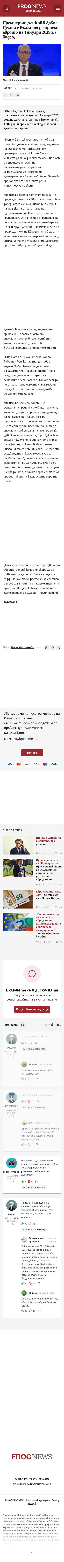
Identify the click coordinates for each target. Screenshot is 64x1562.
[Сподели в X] (17, 95)
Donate (32, 753)
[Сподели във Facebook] (11, 95)
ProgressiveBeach (12, 1172)
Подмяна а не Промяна (36, 1239)
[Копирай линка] (5, 95)
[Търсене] (6, 8)
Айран (11, 1214)
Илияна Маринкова (22, 647)
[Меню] (57, 8)
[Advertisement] (32, 289)
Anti (31, 1123)
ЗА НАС (19, 1479)
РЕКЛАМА (44, 1479)
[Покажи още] (32, 1553)
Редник (11, 1048)
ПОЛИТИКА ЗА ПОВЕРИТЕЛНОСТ (32, 1484)
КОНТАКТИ (30, 1479)
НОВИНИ (7, 88)
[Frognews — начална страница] (32, 1456)
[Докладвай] (36, 1043)
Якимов (33, 1064)
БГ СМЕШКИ (11, 1106)
